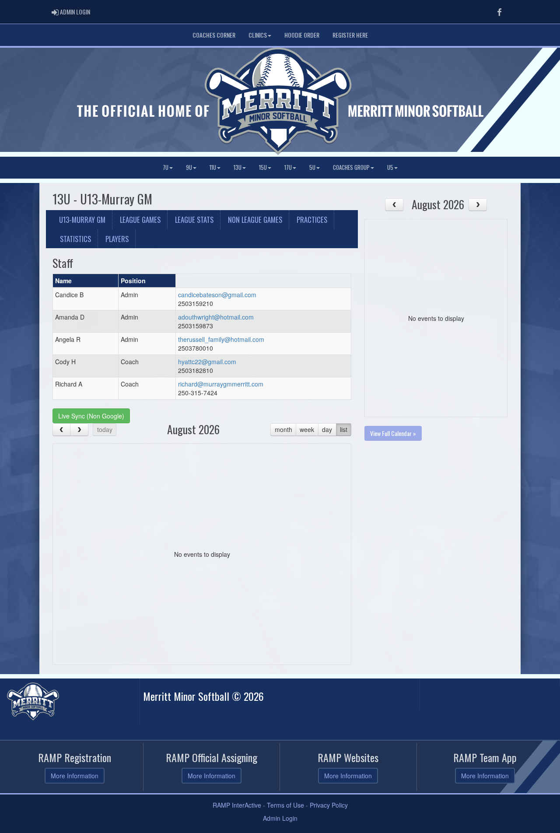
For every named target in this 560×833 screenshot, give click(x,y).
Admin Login (280, 818)
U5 (390, 167)
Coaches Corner (213, 34)
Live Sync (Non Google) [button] (91, 415)
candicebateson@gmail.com (217, 294)
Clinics (257, 34)
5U (312, 167)
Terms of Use (285, 805)
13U (238, 167)
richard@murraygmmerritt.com (220, 384)
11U (213, 167)
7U (165, 167)
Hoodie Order (301, 34)
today (104, 429)
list (343, 429)
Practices (312, 219)
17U (288, 167)
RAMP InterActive (237, 805)
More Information (74, 775)
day (327, 429)
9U (189, 167)
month (283, 429)
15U (263, 167)
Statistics (75, 238)
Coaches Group (351, 167)
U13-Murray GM (82, 219)
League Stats (194, 219)
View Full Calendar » (393, 433)
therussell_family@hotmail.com (221, 339)
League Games (140, 219)
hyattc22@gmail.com (207, 361)
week (307, 429)
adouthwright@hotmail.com (216, 317)
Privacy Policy (329, 805)
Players (117, 238)
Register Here (350, 34)
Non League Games (255, 219)
